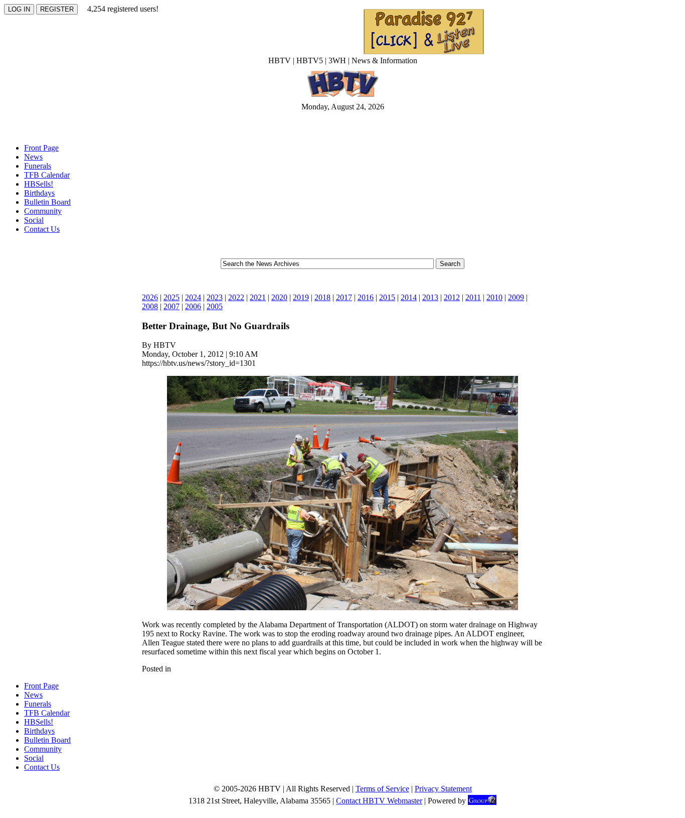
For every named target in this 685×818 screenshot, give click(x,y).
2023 (215, 297)
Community (43, 211)
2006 (193, 306)
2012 (452, 297)
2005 (215, 306)
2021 (258, 297)
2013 (430, 297)
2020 (279, 297)
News (33, 157)
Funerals (37, 166)
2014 (409, 297)
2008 (150, 306)
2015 (387, 297)
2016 (366, 297)
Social (34, 220)
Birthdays (39, 193)
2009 (516, 297)
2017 (344, 297)
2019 (301, 297)
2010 (494, 297)
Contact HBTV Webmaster (379, 800)
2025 (171, 297)
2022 (236, 297)
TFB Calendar (47, 175)
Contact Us (42, 229)
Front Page (41, 148)
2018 (322, 297)
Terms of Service (382, 788)
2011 (473, 297)
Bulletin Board (47, 202)
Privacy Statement (443, 788)
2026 (150, 297)
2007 (171, 306)
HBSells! (38, 184)
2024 (193, 297)
